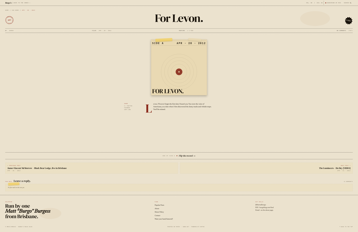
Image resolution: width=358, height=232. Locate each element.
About (157, 209)
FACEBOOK (127, 107)
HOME (7, 10)
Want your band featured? (164, 219)
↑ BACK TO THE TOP (346, 226)
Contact (157, 215)
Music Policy (159, 212)
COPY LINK (127, 109)
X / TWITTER (128, 106)
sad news (15, 10)
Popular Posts (159, 205)
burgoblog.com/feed (266, 207)
